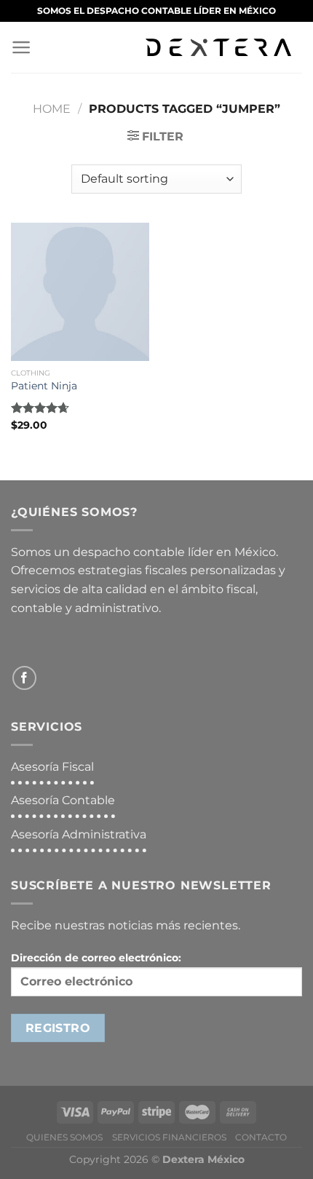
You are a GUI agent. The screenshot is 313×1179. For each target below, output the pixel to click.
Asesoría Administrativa (78, 834)
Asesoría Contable (63, 800)
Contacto (261, 1137)
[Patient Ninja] (80, 292)
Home (52, 109)
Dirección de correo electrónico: (96, 957)
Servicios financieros (169, 1137)
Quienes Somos (64, 1137)
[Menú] (25, 47)
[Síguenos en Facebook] (24, 678)
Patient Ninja (44, 386)
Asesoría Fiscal (52, 767)
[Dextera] (218, 47)
